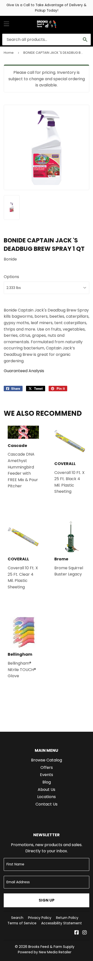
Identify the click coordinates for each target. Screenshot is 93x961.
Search (17, 917)
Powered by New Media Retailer (44, 952)
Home (9, 52)
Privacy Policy (39, 917)
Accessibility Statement (61, 923)
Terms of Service (21, 923)
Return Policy (67, 917)
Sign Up (47, 900)
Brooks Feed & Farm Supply (51, 946)
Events (46, 775)
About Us (46, 789)
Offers (46, 767)
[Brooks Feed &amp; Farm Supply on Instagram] (84, 933)
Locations (46, 797)
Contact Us (46, 804)
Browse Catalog (46, 760)
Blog (46, 782)
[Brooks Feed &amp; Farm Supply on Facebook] (76, 933)
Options (11, 277)
